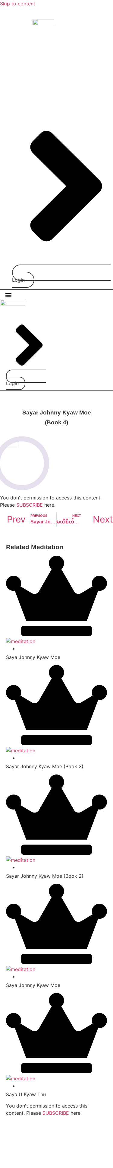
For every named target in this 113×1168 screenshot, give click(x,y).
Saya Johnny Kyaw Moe (33, 657)
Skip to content (17, 4)
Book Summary (67, 71)
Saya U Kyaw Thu (26, 1094)
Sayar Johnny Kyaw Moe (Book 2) (44, 876)
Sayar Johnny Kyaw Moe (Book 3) (44, 766)
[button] (9, 295)
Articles (36, 71)
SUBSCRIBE (29, 505)
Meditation (46, 84)
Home (16, 71)
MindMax (43, 1156)
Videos (71, 84)
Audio (97, 71)
